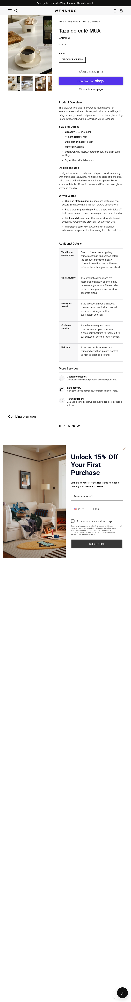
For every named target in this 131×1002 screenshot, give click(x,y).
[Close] (124, 448)
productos (73, 22)
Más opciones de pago (91, 89)
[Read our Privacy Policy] (121, 526)
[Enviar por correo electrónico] (74, 426)
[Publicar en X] (64, 425)
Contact (122, 992)
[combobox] (78, 509)
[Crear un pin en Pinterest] (69, 426)
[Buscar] (16, 10)
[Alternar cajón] (10, 10)
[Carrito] (121, 10)
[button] (78, 426)
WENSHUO (64, 38)
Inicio (61, 22)
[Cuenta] (115, 10)
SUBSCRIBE (97, 544)
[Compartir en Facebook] (60, 426)
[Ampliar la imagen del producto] (30, 44)
